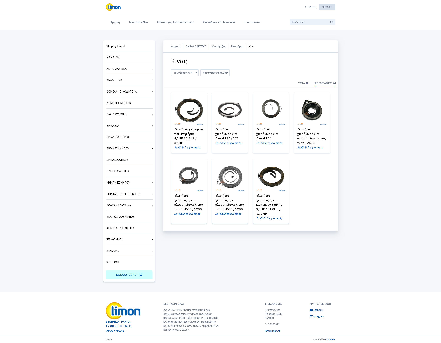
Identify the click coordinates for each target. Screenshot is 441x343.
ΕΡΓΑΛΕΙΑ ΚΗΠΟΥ (117, 148)
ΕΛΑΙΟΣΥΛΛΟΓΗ (116, 114)
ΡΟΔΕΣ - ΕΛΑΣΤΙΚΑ (118, 205)
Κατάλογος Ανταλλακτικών (175, 22)
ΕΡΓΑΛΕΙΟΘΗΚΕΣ (117, 160)
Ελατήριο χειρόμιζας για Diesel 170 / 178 (227, 133)
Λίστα (301, 83)
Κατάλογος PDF (127, 274)
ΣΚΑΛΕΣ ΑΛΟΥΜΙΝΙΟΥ (120, 216)
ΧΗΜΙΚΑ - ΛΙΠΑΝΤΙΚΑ (120, 228)
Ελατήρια (237, 46)
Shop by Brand (115, 46)
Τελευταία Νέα (138, 22)
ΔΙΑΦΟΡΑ (112, 251)
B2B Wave (330, 339)
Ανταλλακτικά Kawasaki (219, 22)
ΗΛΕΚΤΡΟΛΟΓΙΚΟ (117, 171)
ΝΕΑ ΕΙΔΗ (112, 57)
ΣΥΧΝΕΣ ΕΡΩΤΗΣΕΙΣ (119, 326)
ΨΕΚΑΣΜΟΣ (114, 239)
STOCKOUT (113, 262)
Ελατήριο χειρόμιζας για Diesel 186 (267, 133)
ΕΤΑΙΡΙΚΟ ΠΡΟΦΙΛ (118, 321)
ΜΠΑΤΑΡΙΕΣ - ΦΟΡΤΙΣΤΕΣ (123, 194)
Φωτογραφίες (323, 83)
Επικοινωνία (252, 22)
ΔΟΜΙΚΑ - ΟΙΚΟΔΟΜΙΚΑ (121, 91)
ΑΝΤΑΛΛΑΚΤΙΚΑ (116, 68)
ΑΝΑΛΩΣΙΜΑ (114, 80)
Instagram (318, 316)
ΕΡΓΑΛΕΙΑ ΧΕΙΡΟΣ (118, 137)
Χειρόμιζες (219, 46)
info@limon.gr (272, 330)
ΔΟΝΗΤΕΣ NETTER (118, 103)
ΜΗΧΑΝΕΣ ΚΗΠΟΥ (118, 182)
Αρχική (115, 22)
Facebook (317, 309)
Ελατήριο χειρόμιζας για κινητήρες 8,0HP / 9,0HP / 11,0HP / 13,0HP (269, 205)
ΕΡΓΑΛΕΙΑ (112, 125)
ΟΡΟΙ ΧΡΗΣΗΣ (115, 330)
